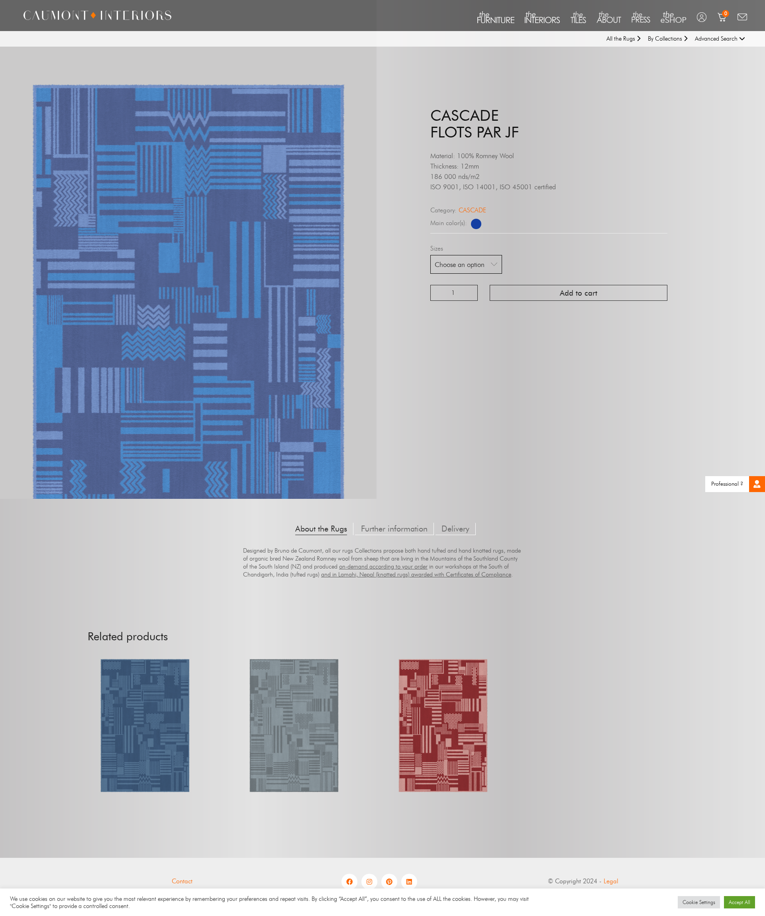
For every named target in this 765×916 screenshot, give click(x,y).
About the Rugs (321, 529)
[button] (757, 484)
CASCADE (472, 210)
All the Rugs (621, 38)
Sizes (436, 248)
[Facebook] (349, 882)
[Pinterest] (389, 882)
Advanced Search (717, 38)
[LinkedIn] (409, 882)
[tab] (321, 529)
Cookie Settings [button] (699, 902)
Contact (182, 881)
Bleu (476, 224)
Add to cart (578, 293)
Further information (394, 529)
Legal (611, 881)
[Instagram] (369, 882)
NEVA (294, 745)
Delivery (455, 529)
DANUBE (145, 745)
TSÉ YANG (443, 745)
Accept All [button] (739, 902)
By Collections (666, 38)
